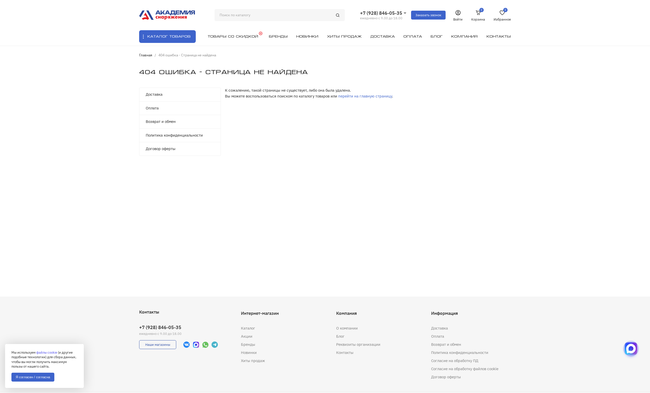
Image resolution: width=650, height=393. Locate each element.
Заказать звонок (428, 15)
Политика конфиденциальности (174, 135)
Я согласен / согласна (33, 377)
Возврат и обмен (161, 121)
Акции (246, 336)
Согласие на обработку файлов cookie (464, 368)
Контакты (344, 352)
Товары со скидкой (233, 36)
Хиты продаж (253, 360)
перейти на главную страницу (365, 96)
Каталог (248, 328)
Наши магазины (157, 344)
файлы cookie (46, 352)
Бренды (248, 344)
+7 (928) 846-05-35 (381, 13)
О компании (347, 328)
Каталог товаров (169, 36)
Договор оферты (160, 148)
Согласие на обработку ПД (454, 360)
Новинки (249, 352)
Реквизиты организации (358, 344)
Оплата (152, 108)
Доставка (154, 94)
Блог (340, 336)
